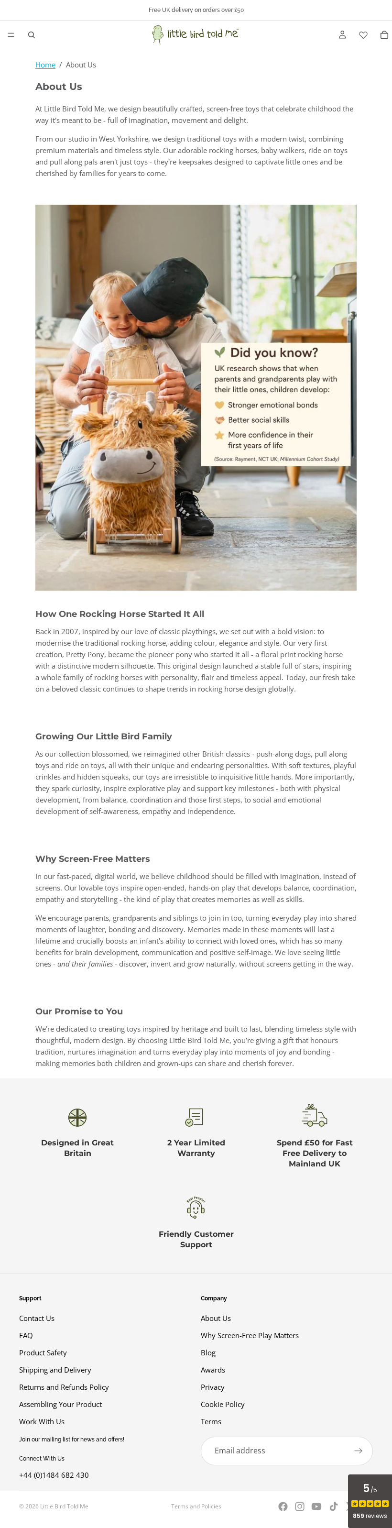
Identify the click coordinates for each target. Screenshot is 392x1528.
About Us (216, 1318)
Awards (213, 1369)
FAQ (26, 1335)
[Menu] (11, 35)
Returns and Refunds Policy (64, 1387)
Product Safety (43, 1352)
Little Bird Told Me (64, 1506)
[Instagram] (299, 1506)
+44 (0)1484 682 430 (54, 1475)
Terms (211, 1421)
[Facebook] (283, 1506)
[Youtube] (316, 1506)
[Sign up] (358, 1451)
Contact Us (36, 1318)
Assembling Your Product (60, 1404)
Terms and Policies (196, 1506)
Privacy (213, 1387)
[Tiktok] (333, 1506)
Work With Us (42, 1421)
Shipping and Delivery (55, 1369)
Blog (208, 1352)
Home (45, 64)
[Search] (31, 34)
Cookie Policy (223, 1404)
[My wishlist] (363, 34)
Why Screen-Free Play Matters (250, 1335)
